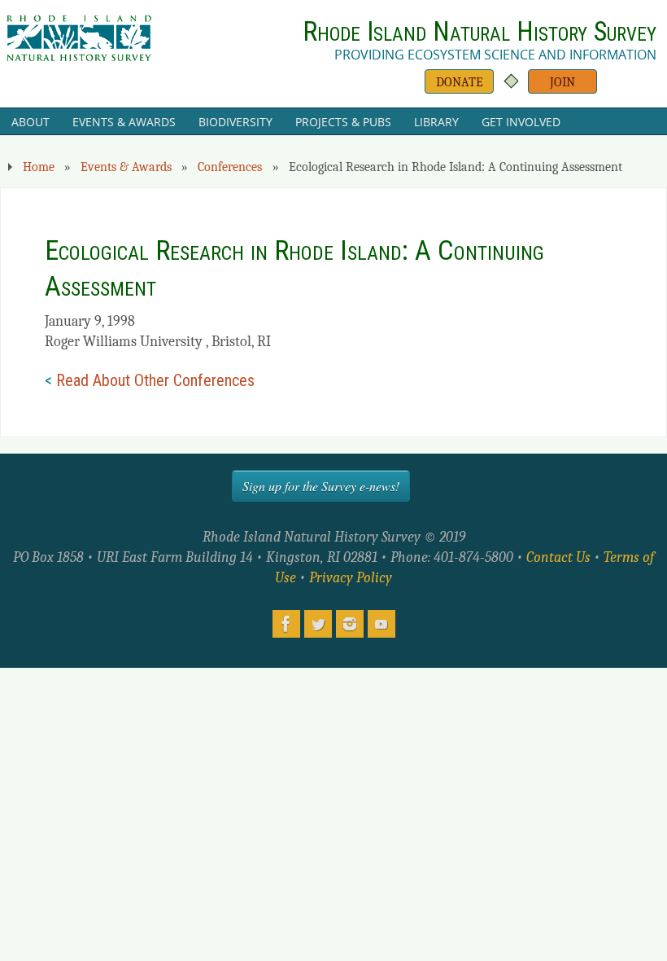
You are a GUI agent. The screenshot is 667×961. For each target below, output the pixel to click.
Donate (459, 82)
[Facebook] (286, 624)
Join (562, 82)
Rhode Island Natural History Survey (479, 32)
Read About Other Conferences (155, 380)
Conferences (230, 166)
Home (38, 166)
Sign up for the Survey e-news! (320, 485)
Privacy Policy (350, 577)
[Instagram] (350, 624)
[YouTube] (381, 624)
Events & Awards (126, 166)
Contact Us (558, 557)
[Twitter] (318, 624)
